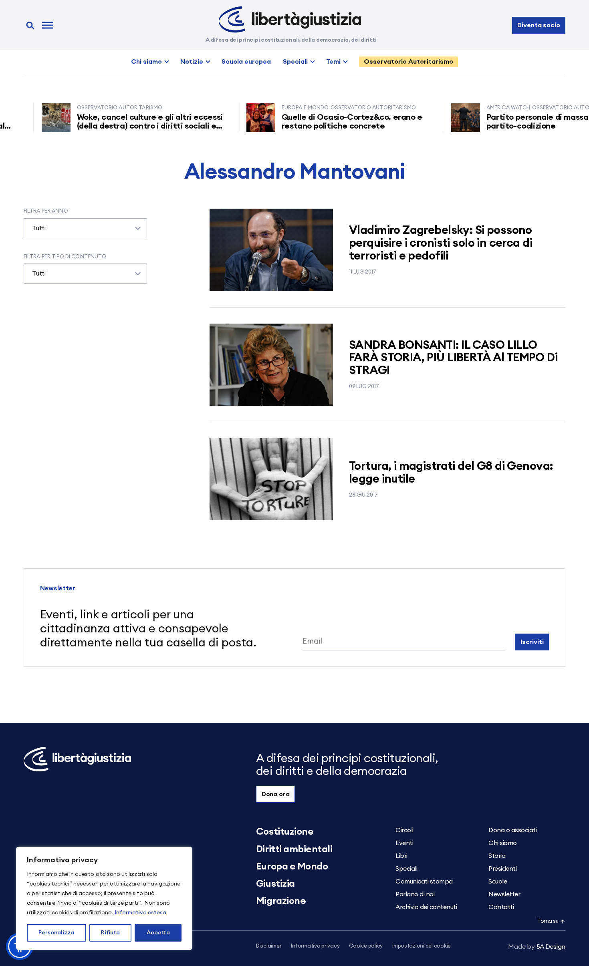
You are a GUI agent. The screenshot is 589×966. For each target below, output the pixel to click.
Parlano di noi (414, 894)
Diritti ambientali (294, 849)
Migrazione (281, 901)
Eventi (404, 843)
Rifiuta (110, 933)
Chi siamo (146, 61)
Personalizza (56, 933)
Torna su (547, 921)
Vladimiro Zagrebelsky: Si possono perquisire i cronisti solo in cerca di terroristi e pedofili (440, 243)
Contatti (501, 907)
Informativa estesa (140, 913)
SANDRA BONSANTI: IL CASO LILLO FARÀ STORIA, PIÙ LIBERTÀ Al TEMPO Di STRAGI (453, 358)
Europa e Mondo (292, 866)
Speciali (295, 61)
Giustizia (275, 884)
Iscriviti (532, 642)
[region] (104, 898)
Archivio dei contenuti (426, 907)
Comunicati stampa (424, 881)
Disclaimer (268, 946)
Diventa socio (538, 25)
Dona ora (276, 794)
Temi (333, 61)
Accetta (158, 933)
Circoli (404, 830)
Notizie (191, 61)
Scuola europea (246, 61)
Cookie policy (366, 946)
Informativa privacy (315, 946)
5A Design (536, 947)
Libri (401, 856)
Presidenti (502, 868)
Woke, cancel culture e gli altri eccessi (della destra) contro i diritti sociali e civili (132, 126)
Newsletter (504, 894)
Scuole (497, 881)
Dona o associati (512, 830)
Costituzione (284, 832)
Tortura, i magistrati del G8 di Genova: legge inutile (451, 473)
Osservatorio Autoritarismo (408, 61)
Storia (496, 856)
